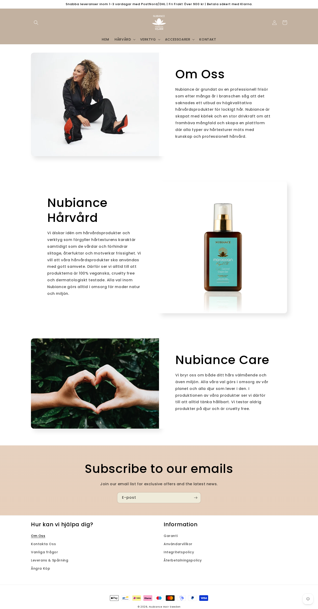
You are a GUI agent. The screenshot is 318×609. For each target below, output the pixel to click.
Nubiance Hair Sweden (164, 607)
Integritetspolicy (179, 552)
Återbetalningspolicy (183, 560)
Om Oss (38, 535)
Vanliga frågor (44, 552)
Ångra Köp (40, 568)
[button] (36, 22)
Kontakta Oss (43, 544)
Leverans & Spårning (49, 560)
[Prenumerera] (195, 497)
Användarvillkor (178, 544)
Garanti (171, 535)
